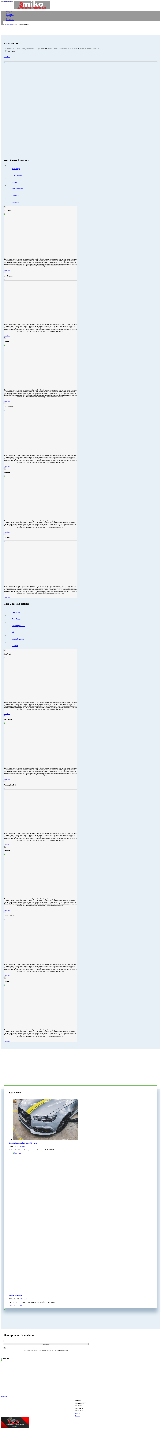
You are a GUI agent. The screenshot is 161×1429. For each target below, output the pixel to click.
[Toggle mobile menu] (2, 23)
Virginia (15, 632)
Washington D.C (18, 625)
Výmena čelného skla (15, 1295)
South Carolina (18, 639)
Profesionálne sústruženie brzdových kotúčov (23, 1143)
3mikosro (9, 25)
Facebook (77, 1413)
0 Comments (21, 1146)
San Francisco (17, 189)
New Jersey (16, 619)
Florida (15, 645)
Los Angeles (17, 175)
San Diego (16, 168)
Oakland (15, 195)
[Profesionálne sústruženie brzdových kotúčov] (45, 1139)
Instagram (77, 1416)
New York (16, 612)
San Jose (15, 202)
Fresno (14, 182)
